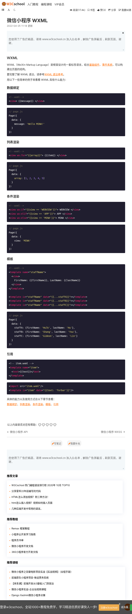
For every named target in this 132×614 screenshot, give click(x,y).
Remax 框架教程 (21, 528)
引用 (55, 404)
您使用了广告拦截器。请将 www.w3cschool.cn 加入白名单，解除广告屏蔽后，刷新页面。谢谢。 (65, 41)
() (103, 9)
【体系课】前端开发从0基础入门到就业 (33, 583)
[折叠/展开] (3, 9)
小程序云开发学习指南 (24, 534)
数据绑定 (12, 404)
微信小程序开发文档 (22, 546)
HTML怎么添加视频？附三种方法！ (31, 496)
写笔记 (57, 443)
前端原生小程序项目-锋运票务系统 (30, 577)
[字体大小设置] (9, 9)
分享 (113, 9)
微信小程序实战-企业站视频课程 (29, 589)
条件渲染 (38, 404)
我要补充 (75, 443)
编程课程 (46, 4)
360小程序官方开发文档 (25, 551)
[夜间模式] (14, 9)
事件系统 (107, 64)
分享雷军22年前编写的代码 (26, 491)
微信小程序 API (19, 432)
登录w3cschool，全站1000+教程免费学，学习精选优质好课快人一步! (48, 607)
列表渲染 (25, 404)
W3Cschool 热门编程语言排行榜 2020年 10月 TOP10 (41, 485)
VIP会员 (59, 4)
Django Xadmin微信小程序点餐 (28, 595)
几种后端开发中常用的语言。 (27, 508)
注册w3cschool (109, 607)
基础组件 (94, 64)
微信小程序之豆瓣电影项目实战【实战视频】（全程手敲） (42, 571)
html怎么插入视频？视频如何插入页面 (32, 502)
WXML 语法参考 (53, 74)
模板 (48, 404)
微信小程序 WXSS (111, 432)
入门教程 (32, 4)
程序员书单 (18, 540)
